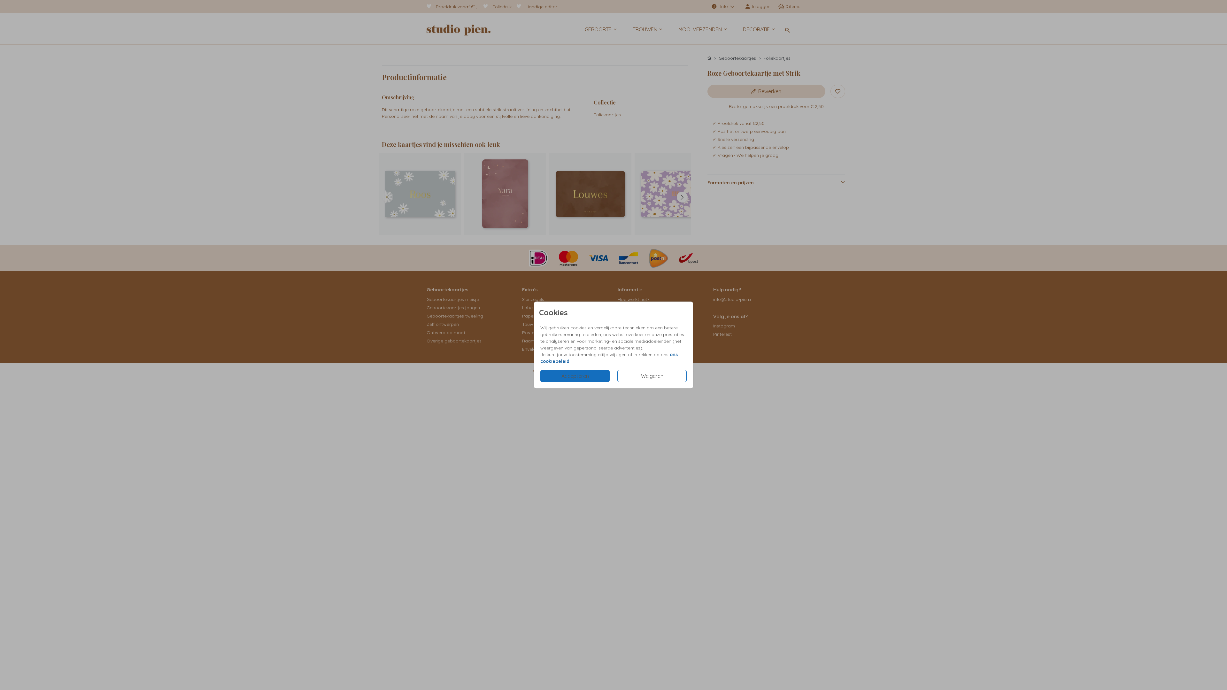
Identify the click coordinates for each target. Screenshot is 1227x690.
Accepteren (575, 376)
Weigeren (652, 376)
